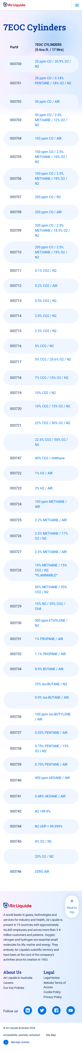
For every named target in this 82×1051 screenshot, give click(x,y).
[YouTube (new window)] (70, 1010)
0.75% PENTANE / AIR (51, 764)
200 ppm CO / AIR (48, 212)
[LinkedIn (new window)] (28, 1010)
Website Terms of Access (55, 985)
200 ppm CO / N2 (48, 197)
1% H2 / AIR (44, 473)
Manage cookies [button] (20, 1042)
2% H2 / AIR (44, 488)
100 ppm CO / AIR (48, 138)
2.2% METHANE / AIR (51, 520)
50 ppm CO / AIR (47, 102)
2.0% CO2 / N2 (46, 316)
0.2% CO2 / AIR (46, 286)
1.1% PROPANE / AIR (50, 654)
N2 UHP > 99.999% (49, 826)
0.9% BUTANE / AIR (49, 669)
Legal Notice (52, 977)
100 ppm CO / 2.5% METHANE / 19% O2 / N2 (51, 179)
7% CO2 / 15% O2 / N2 (51, 378)
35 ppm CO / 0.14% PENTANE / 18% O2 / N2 (53, 80)
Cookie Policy (52, 992)
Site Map (51, 1035)
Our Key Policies (13, 987)
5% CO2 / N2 (44, 346)
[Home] (14, 5)
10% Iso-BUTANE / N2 (51, 684)
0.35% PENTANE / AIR (51, 733)
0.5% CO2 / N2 (46, 301)
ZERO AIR (42, 872)
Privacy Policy (53, 997)
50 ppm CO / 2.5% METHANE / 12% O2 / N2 (51, 120)
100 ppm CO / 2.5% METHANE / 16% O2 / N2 (51, 157)
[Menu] (77, 5)
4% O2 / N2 (43, 841)
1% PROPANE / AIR (49, 639)
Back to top (72, 910)
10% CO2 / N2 (45, 393)
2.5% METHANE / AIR (51, 552)
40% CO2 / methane (50, 458)
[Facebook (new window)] (56, 1010)
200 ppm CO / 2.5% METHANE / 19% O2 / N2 (51, 252)
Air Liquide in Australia (17, 977)
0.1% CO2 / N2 (46, 271)
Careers (8, 982)
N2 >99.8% (43, 811)
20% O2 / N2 (44, 857)
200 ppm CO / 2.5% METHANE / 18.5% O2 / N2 (52, 230)
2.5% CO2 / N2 (46, 331)
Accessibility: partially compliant (21, 1035)
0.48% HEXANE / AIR (50, 796)
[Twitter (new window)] (42, 1010)
